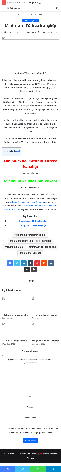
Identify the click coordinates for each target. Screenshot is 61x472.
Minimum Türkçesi (31, 253)
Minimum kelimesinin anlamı (31, 235)
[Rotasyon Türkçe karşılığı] (15, 304)
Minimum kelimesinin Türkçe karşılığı (31, 241)
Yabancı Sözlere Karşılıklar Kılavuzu (27, 202)
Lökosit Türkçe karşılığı (15, 340)
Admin (8, 32)
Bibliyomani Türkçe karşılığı (45, 340)
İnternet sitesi (30, 418)
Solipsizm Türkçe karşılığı (33, 225)
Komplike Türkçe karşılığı (45, 315)
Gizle (17, 151)
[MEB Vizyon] (13, 8)
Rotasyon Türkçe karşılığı (15, 315)
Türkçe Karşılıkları (36, 15)
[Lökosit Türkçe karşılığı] (15, 330)
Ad (30, 397)
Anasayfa (23, 15)
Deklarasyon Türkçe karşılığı (33, 221)
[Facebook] (10, 263)
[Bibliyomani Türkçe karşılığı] (45, 330)
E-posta (30, 407)
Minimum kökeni (14, 247)
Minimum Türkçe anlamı (43, 247)
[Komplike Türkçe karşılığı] (45, 304)
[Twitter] (17, 263)
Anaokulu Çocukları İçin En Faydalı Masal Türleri (27, 2)
